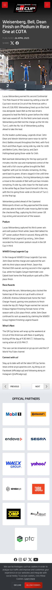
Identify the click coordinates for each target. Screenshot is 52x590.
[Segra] (38, 439)
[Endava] (14, 439)
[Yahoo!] (38, 464)
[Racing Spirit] (38, 514)
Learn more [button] (29, 578)
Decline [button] (17, 585)
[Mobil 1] (14, 414)
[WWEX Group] (14, 464)
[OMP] (14, 514)
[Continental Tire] (38, 414)
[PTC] (26, 539)
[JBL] (38, 489)
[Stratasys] (14, 489)
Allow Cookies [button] (33, 585)
